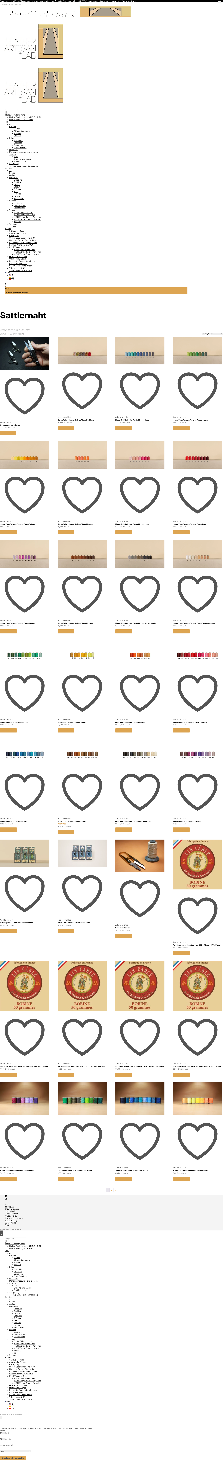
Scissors (17, 136)
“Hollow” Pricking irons (15, 115)
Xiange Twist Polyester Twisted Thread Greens (190, 420)
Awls (16, 156)
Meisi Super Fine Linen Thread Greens (14, 722)
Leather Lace (19, 208)
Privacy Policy (11, 1216)
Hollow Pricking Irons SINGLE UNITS (25, 117)
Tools (7, 122)
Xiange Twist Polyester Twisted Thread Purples (17, 623)
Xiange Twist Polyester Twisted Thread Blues (132, 420)
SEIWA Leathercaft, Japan (20, 266)
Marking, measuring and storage (23, 152)
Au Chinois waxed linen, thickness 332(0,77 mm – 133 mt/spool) (197, 1066)
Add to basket (8, 433)
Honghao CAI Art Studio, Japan (23, 240)
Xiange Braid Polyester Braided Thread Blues (132, 1170)
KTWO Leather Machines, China (23, 242)
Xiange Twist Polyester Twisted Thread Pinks (132, 524)
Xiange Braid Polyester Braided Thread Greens (75, 1170)
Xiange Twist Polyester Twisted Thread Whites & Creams (194, 623)
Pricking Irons (20, 161)
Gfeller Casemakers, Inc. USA (22, 238)
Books (12, 173)
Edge (11, 138)
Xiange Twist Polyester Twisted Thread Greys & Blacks (135, 623)
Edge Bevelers (20, 147)
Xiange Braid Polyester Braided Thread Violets (17, 1170)
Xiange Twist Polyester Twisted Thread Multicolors (76, 420)
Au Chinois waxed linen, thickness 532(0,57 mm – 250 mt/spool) (81, 1066)
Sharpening (14, 163)
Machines (13, 149)
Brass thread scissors (123, 928)
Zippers (12, 226)
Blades (17, 129)
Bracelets (18, 180)
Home (2, 330)
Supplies (8, 168)
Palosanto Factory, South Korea (23, 261)
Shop (7, 1204)
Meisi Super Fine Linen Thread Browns (72, 821)
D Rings (17, 189)
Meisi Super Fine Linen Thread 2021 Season (74, 923)
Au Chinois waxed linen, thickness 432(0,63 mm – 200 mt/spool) (139, 1066)
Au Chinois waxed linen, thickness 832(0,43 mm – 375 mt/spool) (197, 945)
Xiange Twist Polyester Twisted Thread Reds (189, 524)
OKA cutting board (22, 131)
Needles (17, 221)
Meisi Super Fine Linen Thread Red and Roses (190, 722)
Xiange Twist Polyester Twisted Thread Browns (75, 623)
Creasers (18, 143)
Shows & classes (12, 1209)
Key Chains (19, 198)
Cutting (12, 126)
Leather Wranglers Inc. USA (21, 245)
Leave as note (6, 1445)
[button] (5, 284)
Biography (9, 1206)
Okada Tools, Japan (18, 256)
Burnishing (18, 140)
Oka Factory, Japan (17, 259)
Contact (8, 1225)
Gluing (12, 175)
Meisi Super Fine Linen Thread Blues (13, 821)
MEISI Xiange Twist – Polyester (27, 217)
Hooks (17, 196)
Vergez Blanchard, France (20, 270)
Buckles (17, 182)
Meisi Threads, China (18, 247)
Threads (12, 210)
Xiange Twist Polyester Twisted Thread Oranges (75, 524)
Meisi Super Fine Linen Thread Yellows (72, 722)
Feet (16, 191)
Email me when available (13, 1458)
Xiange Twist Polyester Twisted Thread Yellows (17, 524)
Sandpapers (19, 145)
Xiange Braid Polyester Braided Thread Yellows (190, 1170)
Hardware (13, 177)
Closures (18, 187)
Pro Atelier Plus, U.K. (18, 263)
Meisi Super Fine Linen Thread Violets (187, 821)
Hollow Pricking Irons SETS (21, 119)
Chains (17, 184)
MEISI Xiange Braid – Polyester (27, 219)
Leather (12, 201)
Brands (8, 228)
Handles (17, 194)
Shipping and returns (14, 1218)
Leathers (17, 203)
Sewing (12, 154)
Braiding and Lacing (22, 159)
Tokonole (13, 224)
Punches (17, 133)
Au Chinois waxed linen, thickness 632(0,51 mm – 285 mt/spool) (24, 1066)
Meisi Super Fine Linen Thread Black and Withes (133, 821)
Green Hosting (11, 1220)
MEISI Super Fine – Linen (24, 215)
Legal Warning (11, 1211)
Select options (65, 428)
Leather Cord (20, 205)
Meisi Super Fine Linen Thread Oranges (129, 722)
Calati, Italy (14, 235)
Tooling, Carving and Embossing (23, 166)
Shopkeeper (16, 1229)
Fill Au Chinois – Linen (23, 212)
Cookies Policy (11, 1213)
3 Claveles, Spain (16, 231)
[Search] (6, 112)
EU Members (10, 1223)
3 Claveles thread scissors (10, 425)
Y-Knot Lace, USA (17, 268)
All (10, 124)
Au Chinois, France (17, 233)
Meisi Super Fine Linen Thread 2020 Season (16, 923)
